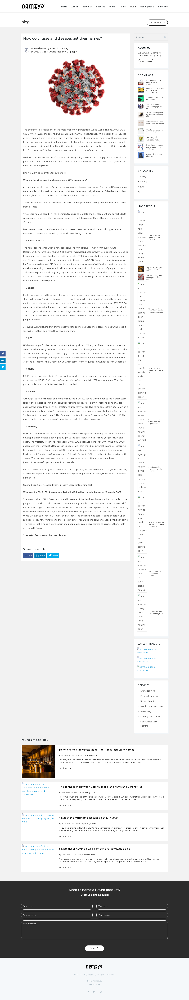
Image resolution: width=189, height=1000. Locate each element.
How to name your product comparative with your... (156, 524)
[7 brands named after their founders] (140, 98)
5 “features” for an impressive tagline (154, 131)
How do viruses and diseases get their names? (154, 277)
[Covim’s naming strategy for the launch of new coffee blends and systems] (140, 114)
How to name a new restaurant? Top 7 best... (154, 269)
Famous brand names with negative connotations (155, 90)
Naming (64, 48)
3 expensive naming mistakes (154, 155)
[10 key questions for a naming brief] (142, 613)
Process (100, 7)
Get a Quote (147, 7)
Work (112, 7)
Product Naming (149, 696)
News (141, 187)
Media (123, 7)
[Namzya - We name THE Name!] (37, 6)
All (139, 192)
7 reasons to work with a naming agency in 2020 (155, 422)
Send (92, 948)
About (74, 7)
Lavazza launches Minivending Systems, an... (155, 106)
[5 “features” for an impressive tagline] (140, 130)
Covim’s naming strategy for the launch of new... (155, 115)
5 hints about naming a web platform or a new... (156, 469)
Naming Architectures (151, 706)
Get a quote (155, 22)
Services (87, 7)
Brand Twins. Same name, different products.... (153, 82)
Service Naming (148, 701)
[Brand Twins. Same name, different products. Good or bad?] (140, 82)
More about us (146, 61)
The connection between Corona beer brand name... (156, 311)
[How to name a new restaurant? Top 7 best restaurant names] (140, 268)
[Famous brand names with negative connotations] (140, 90)
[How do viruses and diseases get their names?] (140, 277)
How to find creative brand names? (155, 574)
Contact (163, 7)
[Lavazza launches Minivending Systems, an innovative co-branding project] (140, 106)
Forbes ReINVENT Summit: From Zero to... (155, 237)
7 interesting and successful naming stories (155, 123)
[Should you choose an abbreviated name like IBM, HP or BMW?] (140, 147)
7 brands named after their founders (154, 98)
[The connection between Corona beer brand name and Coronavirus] (142, 311)
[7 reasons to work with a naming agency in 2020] (142, 422)
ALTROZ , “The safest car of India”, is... (156, 370)
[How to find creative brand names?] (142, 574)
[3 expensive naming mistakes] (140, 155)
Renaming (145, 711)
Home (64, 7)
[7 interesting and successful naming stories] (140, 122)
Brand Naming (147, 691)
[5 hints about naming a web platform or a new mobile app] (142, 469)
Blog (133, 7)
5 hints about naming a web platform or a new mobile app (94, 849)
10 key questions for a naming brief (155, 613)
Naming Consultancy (151, 716)
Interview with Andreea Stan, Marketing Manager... (154, 139)
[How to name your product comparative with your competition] (142, 524)
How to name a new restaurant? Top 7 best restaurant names (96, 749)
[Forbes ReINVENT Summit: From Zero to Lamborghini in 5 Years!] (142, 237)
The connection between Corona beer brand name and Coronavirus (100, 786)
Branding (142, 181)
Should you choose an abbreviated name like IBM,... (155, 147)
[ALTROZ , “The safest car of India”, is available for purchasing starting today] (142, 370)
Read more (64, 768)
